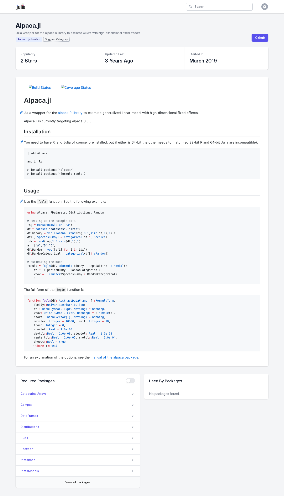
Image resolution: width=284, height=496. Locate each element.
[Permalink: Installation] (22, 142)
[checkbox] (130, 380)
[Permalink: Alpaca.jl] (22, 112)
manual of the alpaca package (114, 357)
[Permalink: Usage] (22, 201)
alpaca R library (70, 113)
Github (260, 37)
